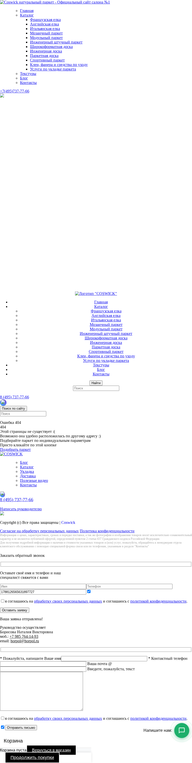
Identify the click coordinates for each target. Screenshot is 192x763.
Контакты (28, 82)
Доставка (28, 476)
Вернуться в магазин (51, 750)
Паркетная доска (44, 55)
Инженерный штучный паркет (56, 42)
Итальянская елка (45, 28)
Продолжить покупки (32, 757)
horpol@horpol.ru (24, 641)
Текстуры (28, 73)
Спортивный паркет (47, 60)
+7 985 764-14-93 (24, 636)
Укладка (27, 471)
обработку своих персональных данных (68, 601)
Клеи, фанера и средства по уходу (59, 64)
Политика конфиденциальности (107, 531)
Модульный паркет (46, 37)
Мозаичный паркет (46, 33)
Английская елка (44, 24)
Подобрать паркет (15, 449)
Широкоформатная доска (51, 46)
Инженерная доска (46, 51)
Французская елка (45, 19)
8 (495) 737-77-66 (14, 397)
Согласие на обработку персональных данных (39, 531)
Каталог (27, 15)
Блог (24, 78)
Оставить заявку (14, 610)
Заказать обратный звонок (22, 504)
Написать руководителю (21, 509)
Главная (27, 10)
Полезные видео (34, 480)
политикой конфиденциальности (158, 601)
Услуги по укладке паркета (53, 69)
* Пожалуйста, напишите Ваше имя (30, 658)
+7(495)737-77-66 (14, 91)
